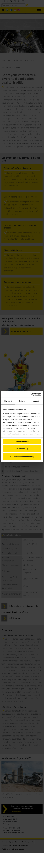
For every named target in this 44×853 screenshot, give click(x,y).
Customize (20, 449)
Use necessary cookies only (22, 457)
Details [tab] (22, 401)
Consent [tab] (8, 401)
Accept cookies (22, 442)
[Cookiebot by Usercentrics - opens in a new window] (31, 394)
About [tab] (36, 401)
